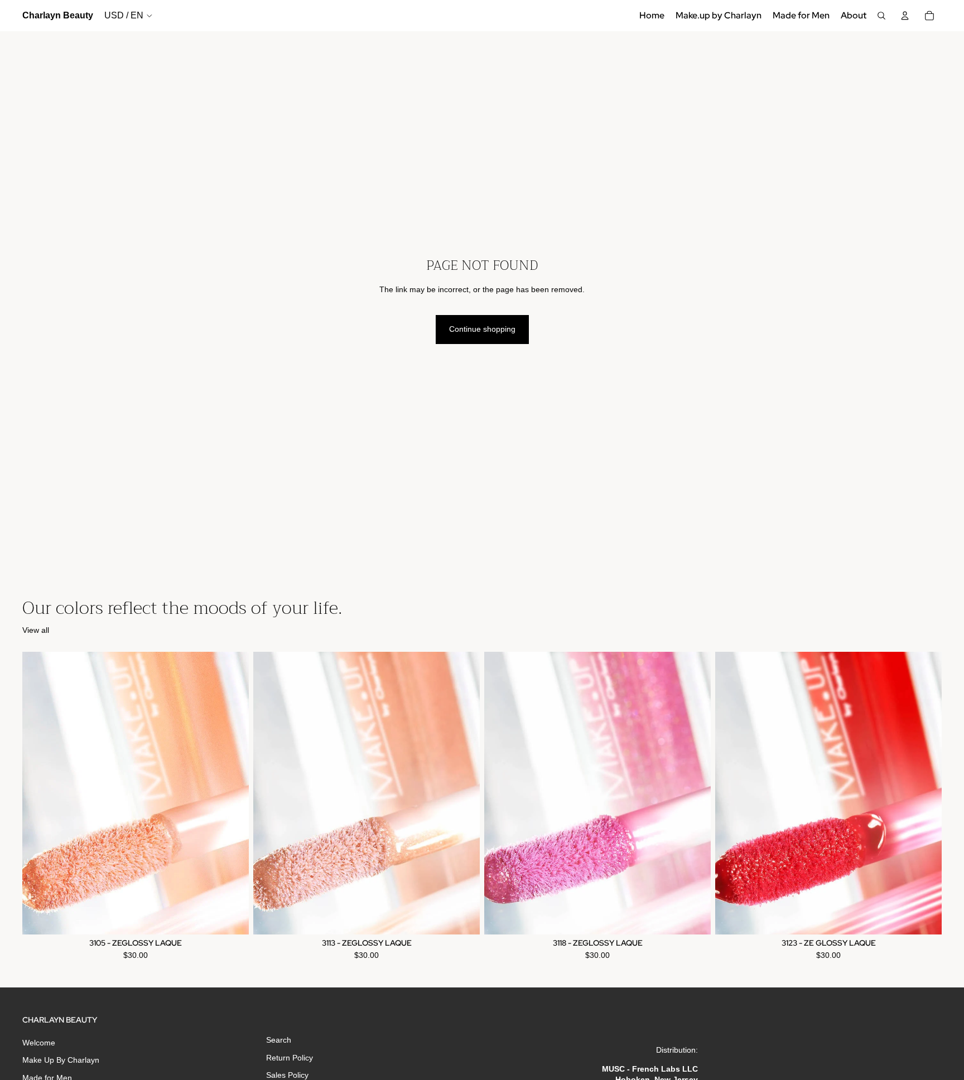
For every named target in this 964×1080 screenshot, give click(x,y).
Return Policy (289, 1057)
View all (35, 630)
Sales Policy (287, 1075)
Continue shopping (482, 329)
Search (278, 1039)
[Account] (905, 15)
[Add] (231, 918)
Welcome (38, 1042)
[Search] (881, 15)
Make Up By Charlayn (60, 1060)
